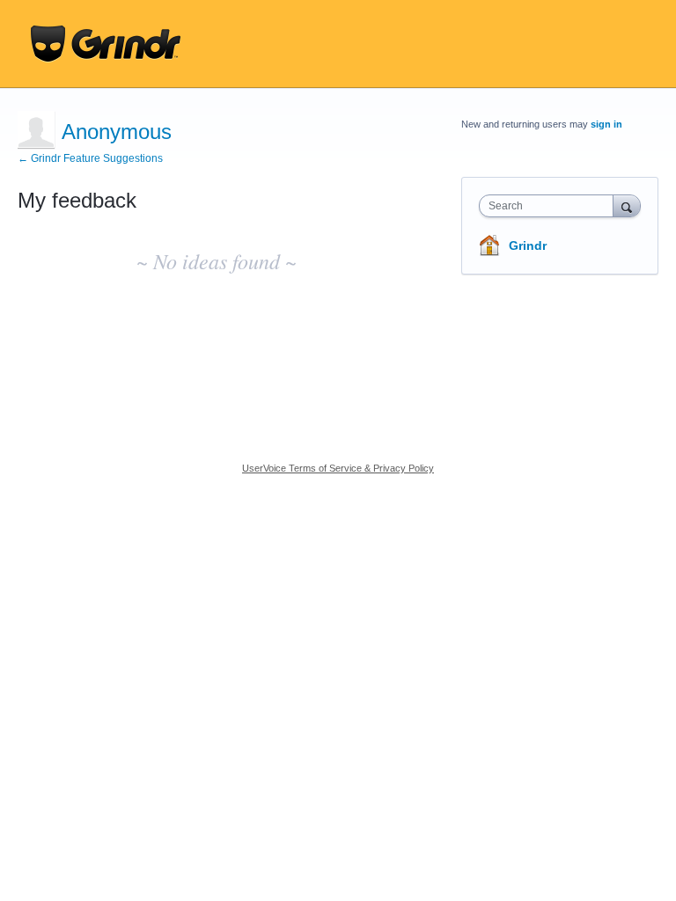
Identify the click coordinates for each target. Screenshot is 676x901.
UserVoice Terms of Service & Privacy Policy (338, 468)
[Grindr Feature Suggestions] (106, 44)
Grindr (528, 245)
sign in (606, 124)
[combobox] (550, 206)
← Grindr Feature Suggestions (90, 158)
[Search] (627, 205)
